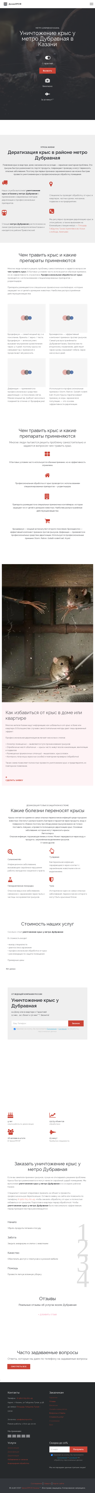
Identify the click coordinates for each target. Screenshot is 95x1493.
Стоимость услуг (56, 1417)
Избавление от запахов (18, 1459)
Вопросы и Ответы (57, 1413)
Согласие (63, 1029)
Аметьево (63, 232)
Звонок (76, 1023)
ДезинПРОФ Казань (30, 1488)
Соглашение (36, 1484)
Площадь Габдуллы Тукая (28, 1407)
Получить (78, 1449)
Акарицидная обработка (18, 1463)
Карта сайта (58, 1484)
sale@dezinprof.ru (24, 1419)
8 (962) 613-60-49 (26, 1199)
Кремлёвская (72, 228)
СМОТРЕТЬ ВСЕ (19, 1367)
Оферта (47, 1484)
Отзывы (52, 1401)
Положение (52, 1029)
